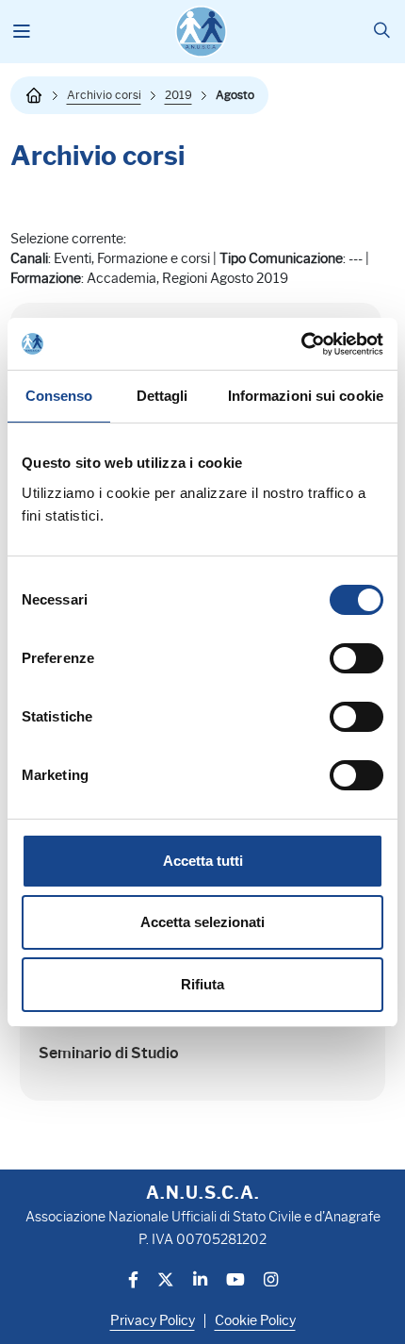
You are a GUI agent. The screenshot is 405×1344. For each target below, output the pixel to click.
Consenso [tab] (59, 396)
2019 (178, 95)
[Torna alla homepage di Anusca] (201, 32)
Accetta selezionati (202, 922)
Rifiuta (202, 984)
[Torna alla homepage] (33, 95)
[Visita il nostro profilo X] (165, 1281)
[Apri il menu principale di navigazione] (22, 32)
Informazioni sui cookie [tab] (305, 396)
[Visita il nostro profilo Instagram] (271, 1281)
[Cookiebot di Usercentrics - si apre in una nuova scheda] (301, 344)
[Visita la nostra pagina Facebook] (133, 1281)
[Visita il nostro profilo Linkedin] (200, 1281)
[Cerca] (382, 31)
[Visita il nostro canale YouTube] (235, 1281)
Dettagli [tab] (162, 396)
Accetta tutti (203, 861)
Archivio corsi (104, 95)
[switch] (356, 658)
